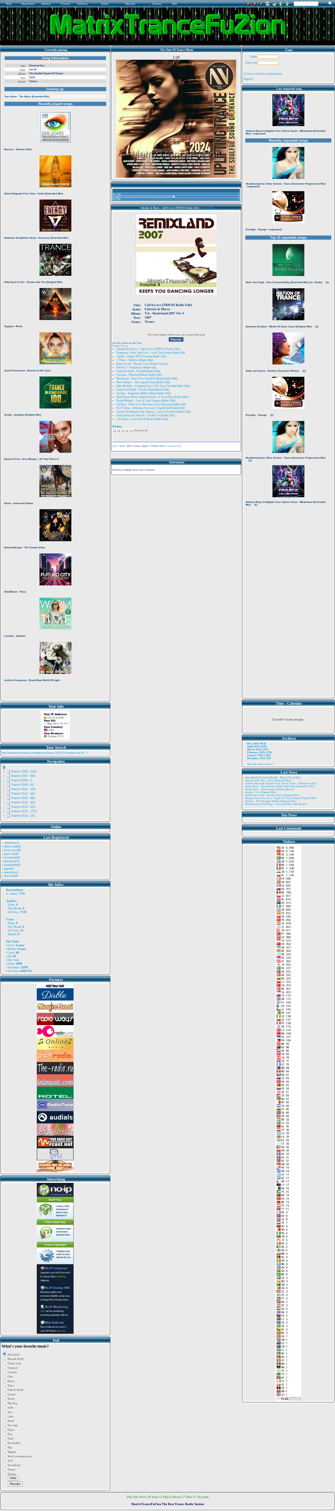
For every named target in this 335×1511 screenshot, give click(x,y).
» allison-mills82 (11, 846)
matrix (13, 893)
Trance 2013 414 (23, 802)
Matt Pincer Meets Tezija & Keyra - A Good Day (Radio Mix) (152, 397)
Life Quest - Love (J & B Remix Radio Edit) (142, 419)
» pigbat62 (8, 868)
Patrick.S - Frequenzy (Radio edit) (136, 367)
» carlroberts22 (10, 842)
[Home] (274, 3)
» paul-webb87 (10, 854)
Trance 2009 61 (22, 784)
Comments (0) (173, 446)
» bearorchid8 (10, 876)
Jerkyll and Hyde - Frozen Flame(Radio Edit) (142, 389)
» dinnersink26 (10, 861)
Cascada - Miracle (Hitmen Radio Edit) (139, 375)
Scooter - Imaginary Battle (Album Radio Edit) (143, 393)
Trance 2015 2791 (24, 811)
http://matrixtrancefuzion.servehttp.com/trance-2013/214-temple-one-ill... (44, 753)
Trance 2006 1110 (24, 771)
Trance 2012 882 (23, 798)
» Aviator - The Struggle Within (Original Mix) (269, 800)
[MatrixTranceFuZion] (280, 3)
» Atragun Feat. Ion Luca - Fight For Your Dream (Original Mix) (280, 798)
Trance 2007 (206, 207)
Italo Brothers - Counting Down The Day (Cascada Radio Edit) (153, 386)
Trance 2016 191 (23, 815)
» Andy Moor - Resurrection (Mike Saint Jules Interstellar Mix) (279, 786)
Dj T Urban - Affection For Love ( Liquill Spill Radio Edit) (150, 408)
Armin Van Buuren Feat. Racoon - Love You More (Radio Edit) (153, 411)
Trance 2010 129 (23, 789)
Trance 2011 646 (23, 793)
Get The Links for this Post (127, 343)
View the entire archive (260, 764)
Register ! (249, 79)
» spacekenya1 (10, 872)
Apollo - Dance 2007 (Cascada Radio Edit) (141, 356)
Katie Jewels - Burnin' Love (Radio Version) (142, 363)
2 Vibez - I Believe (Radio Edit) (134, 360)
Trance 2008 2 (21, 780)
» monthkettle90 (11, 865)
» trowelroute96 (11, 857)
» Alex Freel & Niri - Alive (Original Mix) (267, 780)
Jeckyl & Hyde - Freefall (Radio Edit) (138, 371)
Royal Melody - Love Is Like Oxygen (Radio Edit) (145, 400)
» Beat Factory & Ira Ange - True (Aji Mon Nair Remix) (275, 803)
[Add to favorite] (287, 3)
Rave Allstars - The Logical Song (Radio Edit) (143, 382)
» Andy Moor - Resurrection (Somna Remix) (268, 789)
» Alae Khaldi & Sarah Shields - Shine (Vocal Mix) (272, 777)
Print (114, 446)
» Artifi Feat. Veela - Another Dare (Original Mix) (271, 795)
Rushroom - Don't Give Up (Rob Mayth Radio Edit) (146, 378)
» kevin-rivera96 (11, 850)
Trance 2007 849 (23, 776)
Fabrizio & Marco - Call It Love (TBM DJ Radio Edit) (148, 349)
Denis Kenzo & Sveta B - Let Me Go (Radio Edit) (145, 415)
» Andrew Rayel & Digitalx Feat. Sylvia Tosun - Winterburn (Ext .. (281, 783)
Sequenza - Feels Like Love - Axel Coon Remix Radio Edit (150, 352)
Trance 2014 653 (23, 807)
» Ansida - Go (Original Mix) (259, 792)
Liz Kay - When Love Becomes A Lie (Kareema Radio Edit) (151, 404)
